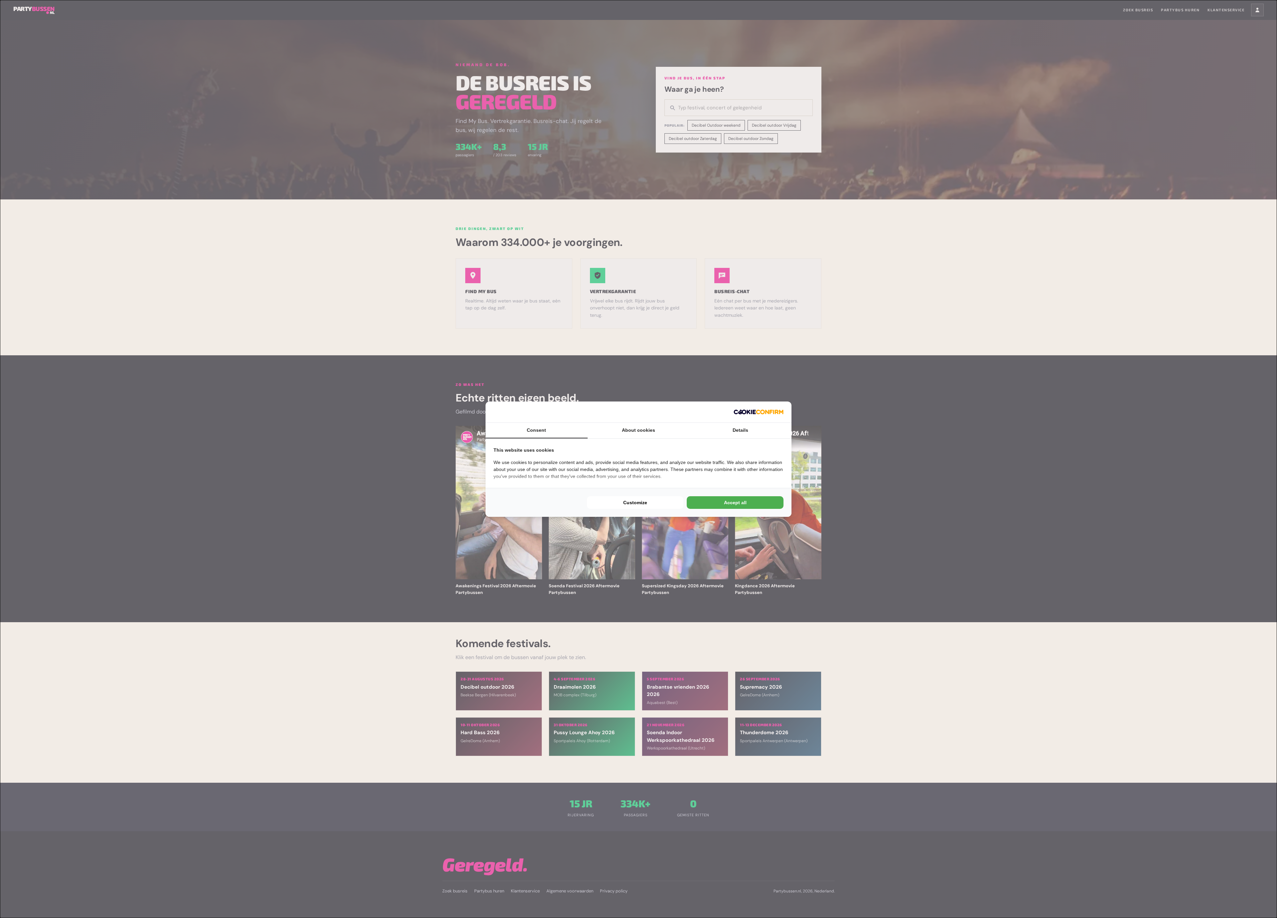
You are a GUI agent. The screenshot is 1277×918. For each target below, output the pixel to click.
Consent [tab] (536, 430)
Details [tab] (740, 430)
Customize (635, 502)
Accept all (735, 502)
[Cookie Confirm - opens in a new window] (758, 411)
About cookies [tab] (638, 430)
